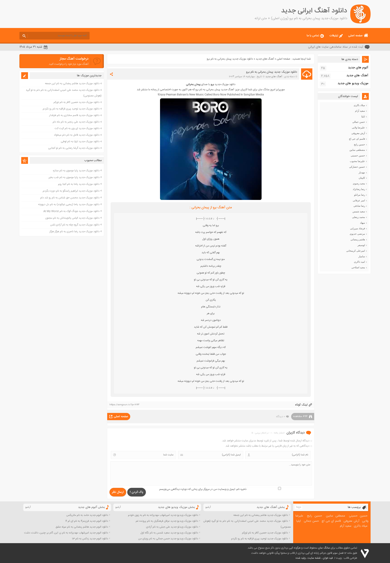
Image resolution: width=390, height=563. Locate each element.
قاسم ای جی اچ (357, 138)
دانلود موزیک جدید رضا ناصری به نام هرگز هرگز (74, 231)
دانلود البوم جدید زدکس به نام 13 (90, 538)
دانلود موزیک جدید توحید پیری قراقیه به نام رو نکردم (71, 109)
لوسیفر (361, 245)
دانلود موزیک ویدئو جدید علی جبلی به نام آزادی (172, 527)
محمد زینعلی (358, 217)
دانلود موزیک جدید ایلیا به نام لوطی (80, 141)
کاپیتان (362, 177)
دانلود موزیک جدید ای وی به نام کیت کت (77, 128)
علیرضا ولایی (358, 127)
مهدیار (362, 172)
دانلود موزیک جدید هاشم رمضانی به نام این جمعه (72, 83)
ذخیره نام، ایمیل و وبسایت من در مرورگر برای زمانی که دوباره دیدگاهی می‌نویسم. (202, 489)
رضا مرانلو (359, 194)
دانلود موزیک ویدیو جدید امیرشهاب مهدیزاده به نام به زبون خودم (163, 515)
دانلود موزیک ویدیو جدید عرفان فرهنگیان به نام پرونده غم (167, 521)
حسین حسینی (358, 155)
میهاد (362, 222)
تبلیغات (333, 35)
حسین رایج (359, 144)
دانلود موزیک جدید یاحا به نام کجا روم (79, 184)
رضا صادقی (359, 205)
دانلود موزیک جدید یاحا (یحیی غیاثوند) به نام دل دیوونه (69, 204)
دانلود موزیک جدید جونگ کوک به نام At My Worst (71, 211)
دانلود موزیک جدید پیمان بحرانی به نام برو (271, 72)
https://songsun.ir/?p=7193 (124, 405)
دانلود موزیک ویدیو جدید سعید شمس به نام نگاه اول (169, 533)
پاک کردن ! (136, 492)
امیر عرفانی (359, 200)
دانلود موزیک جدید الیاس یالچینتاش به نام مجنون (72, 218)
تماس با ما (313, 35)
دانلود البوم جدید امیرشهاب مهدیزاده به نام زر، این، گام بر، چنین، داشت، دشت (66, 533)
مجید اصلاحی (358, 267)
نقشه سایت (314, 558)
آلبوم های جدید (358, 67)
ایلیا (363, 116)
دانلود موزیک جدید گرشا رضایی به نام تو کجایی (74, 148)
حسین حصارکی (357, 166)
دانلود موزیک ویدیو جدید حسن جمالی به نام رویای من (168, 538)
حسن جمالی (358, 121)
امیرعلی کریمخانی (355, 250)
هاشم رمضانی (358, 239)
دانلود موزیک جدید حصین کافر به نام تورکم (76, 102)
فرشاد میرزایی (357, 228)
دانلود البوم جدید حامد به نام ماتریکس (87, 515)
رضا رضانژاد (359, 189)
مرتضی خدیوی (357, 233)
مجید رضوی (359, 183)
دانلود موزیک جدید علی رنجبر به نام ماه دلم (76, 122)
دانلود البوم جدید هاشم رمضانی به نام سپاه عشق (82, 527)
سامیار (361, 256)
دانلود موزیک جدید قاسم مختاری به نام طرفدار (74, 115)
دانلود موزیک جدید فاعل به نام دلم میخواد (77, 135)
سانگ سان (324, 548)
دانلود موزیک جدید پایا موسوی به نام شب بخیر (74, 177)
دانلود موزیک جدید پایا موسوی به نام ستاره (76, 170)
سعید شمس (359, 211)
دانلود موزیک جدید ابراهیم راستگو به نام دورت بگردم (71, 191)
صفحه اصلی (355, 35)
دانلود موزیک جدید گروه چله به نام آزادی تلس (75, 224)
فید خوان (328, 558)
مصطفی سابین (357, 149)
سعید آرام (360, 110)
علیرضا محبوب (357, 161)
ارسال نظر (118, 492)
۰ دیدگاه (280, 416)
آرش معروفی (358, 133)
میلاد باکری (359, 105)
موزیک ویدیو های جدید (353, 83)
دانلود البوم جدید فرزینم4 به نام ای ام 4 (86, 521)
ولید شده (300, 558)
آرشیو (208, 507)
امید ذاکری (359, 261)
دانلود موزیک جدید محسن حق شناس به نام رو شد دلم (70, 197)
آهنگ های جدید (265, 59)
